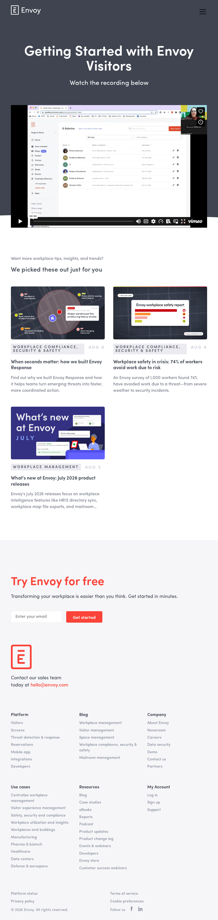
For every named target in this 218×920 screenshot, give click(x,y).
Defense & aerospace (29, 866)
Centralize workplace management (29, 798)
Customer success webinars (103, 868)
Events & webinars (95, 846)
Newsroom (156, 730)
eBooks (85, 810)
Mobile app (20, 752)
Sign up (153, 802)
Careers (154, 737)
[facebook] (131, 910)
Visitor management (96, 730)
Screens (17, 730)
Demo (152, 752)
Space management (96, 737)
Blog (83, 795)
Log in (152, 795)
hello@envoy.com (49, 685)
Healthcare (20, 852)
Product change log (96, 839)
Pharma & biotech (26, 844)
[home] (26, 10)
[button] (201, 11)
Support (154, 810)
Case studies (90, 802)
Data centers (22, 859)
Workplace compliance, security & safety (108, 747)
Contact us (156, 759)
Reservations (22, 745)
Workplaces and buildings (33, 830)
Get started (84, 617)
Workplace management (100, 723)
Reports (86, 817)
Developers (20, 766)
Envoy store (89, 861)
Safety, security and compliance (38, 815)
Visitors (17, 723)
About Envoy (158, 723)
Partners (154, 766)
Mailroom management (99, 758)
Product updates (93, 832)
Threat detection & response (35, 737)
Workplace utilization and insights (39, 823)
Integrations (21, 759)
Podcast (86, 824)
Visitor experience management (38, 808)
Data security (158, 745)
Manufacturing (24, 837)
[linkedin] (140, 909)
